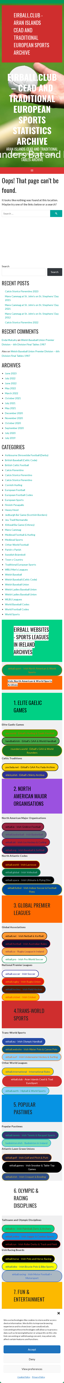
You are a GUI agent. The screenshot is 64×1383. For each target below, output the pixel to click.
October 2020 (13, 423)
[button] (58, 1313)
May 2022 (10, 388)
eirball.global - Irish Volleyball (21, 872)
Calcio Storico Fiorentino (18, 475)
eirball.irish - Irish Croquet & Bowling (26, 1176)
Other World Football (17, 544)
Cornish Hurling (13, 485)
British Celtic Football (17, 465)
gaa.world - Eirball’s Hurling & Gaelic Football (30, 733)
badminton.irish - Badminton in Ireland (26, 1143)
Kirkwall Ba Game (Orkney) (19, 524)
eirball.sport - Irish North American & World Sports (32, 670)
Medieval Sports (14, 539)
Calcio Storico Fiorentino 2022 (21, 322)
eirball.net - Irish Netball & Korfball (25, 936)
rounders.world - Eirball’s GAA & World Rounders (32, 750)
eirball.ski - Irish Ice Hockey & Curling (26, 842)
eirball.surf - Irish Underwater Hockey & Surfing (32, 1056)
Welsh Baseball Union (17, 584)
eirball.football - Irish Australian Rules (26, 943)
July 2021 (10, 403)
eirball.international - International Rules (28, 1071)
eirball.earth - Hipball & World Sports (26, 1090)
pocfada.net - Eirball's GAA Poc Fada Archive (30, 767)
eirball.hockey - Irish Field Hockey (24, 989)
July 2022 (10, 378)
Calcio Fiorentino (14, 470)
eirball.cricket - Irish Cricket (21, 997)
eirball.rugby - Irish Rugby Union (23, 981)
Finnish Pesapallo (14, 504)
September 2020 (14, 428)
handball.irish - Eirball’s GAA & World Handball (31, 741)
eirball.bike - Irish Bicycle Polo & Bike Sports (30, 1266)
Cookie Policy (23, 1377)
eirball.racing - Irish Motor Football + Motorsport (32, 1276)
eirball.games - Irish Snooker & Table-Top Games (32, 1167)
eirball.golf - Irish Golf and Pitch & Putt (27, 1157)
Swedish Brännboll (15, 554)
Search (5, 266)
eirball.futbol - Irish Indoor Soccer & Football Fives (32, 889)
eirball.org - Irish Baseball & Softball (25, 850)
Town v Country (14, 559)
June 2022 (11, 383)
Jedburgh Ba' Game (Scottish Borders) (26, 514)
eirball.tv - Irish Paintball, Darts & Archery (28, 1228)
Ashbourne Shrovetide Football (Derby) (26, 455)
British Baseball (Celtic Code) (21, 460)
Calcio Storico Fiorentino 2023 (21, 291)
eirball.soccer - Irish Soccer (20, 973)
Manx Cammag (13, 529)
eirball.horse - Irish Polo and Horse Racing (28, 1258)
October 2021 (13, 398)
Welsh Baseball (13, 574)
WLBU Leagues (13, 599)
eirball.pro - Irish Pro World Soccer (24, 959)
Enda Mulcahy (9, 339)
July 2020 (10, 432)
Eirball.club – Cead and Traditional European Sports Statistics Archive (32, 109)
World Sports (12, 614)
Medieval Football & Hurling (20, 534)
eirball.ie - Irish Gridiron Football (23, 826)
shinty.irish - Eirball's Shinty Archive (25, 774)
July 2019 (10, 437)
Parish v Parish (13, 549)
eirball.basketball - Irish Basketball (24, 834)
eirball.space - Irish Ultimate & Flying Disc (28, 880)
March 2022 (11, 393)
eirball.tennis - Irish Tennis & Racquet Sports (30, 1135)
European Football (15, 489)
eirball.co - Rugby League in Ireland (25, 951)
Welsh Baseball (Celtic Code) (21, 579)
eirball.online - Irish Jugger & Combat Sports (30, 1236)
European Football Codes (19, 494)
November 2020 (14, 418)
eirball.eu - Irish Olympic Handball (24, 1041)
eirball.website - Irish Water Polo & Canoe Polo (31, 1049)
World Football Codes (17, 609)
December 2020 (14, 413)
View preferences (32, 1369)
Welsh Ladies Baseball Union (21, 589)
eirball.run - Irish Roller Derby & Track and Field (31, 1244)
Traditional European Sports (20, 564)
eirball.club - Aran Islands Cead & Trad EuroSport (32, 1081)
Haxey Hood (11, 509)
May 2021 (10, 408)
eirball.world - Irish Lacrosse (21, 864)
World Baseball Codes (17, 604)
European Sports (14, 499)
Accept (32, 1349)
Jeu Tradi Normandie (16, 519)
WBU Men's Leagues (16, 569)
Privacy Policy (38, 1377)
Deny (32, 1359)
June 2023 (11, 373)
